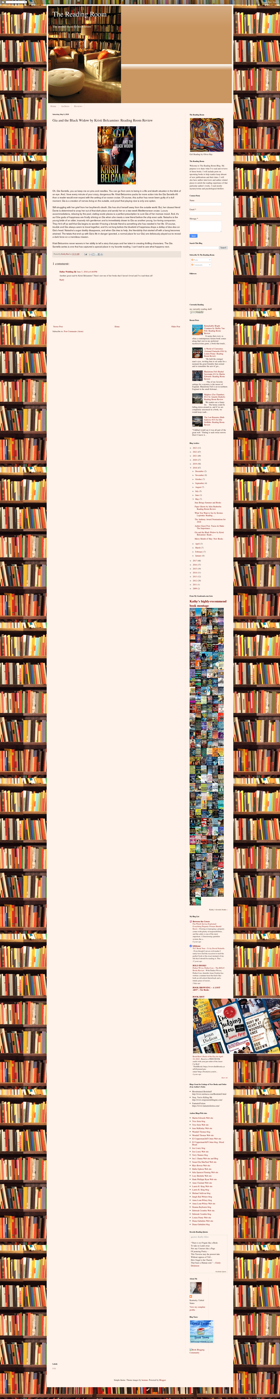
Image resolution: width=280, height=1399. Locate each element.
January (198, 555)
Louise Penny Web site (201, 1217)
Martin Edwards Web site (202, 1117)
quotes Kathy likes (200, 1236)
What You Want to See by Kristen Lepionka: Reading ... (209, 514)
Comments (197, 264)
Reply (62, 279)
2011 (195, 584)
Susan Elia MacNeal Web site (204, 1162)
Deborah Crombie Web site (203, 1210)
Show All (225, 1078)
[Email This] (90, 254)
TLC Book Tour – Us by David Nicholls (208, 948)
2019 (195, 463)
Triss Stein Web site (200, 1124)
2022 (195, 451)
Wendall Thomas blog (201, 1131)
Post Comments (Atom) (73, 331)
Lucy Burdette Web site (202, 1175)
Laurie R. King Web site (202, 1186)
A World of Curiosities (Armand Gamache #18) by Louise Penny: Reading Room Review (215, 352)
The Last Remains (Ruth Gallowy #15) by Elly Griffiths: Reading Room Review (214, 421)
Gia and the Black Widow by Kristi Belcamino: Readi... (209, 533)
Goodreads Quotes (221, 1272)
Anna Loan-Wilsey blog (202, 1200)
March (198, 547)
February (199, 551)
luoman (145, 1380)
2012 (195, 580)
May (197, 499)
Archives (65, 106)
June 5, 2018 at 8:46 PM (87, 271)
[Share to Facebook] (98, 254)
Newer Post (58, 326)
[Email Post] (85, 254)
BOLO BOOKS (199, 965)
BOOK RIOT (198, 996)
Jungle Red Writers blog (202, 1196)
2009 (195, 588)
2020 (195, 459)
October (198, 479)
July (197, 491)
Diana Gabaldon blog (201, 1224)
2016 (195, 564)
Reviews (78, 106)
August (198, 487)
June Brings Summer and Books (208, 502)
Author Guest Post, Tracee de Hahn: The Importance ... (209, 527)
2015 (195, 568)
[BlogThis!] (93, 254)
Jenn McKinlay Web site (202, 1128)
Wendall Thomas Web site (203, 1135)
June (197, 495)
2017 (195, 560)
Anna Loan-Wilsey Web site (203, 1203)
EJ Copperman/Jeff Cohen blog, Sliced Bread (208, 1143)
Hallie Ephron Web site (201, 1169)
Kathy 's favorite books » (218, 909)
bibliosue (197, 945)
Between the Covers (201, 921)
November (199, 475)
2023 (195, 447)
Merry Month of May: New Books (209, 538)
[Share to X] (96, 254)
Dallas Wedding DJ (68, 271)
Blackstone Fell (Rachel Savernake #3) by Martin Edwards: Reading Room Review (214, 375)
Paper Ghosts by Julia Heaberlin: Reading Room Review (208, 507)
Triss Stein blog (198, 1121)
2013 (195, 576)
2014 (195, 572)
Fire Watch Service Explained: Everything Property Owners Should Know (207, 926)
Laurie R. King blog (200, 1189)
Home (53, 106)
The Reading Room (79, 13)
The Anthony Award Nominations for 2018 (210, 520)
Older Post (175, 326)
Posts (195, 259)
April (197, 543)
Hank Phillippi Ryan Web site (204, 1179)
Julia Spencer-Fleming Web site (205, 1172)
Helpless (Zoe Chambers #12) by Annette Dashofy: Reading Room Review (215, 397)
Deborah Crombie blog (201, 1214)
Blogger (162, 1380)
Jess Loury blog (198, 1148)
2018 (195, 467)
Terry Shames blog (200, 1155)
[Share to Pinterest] (101, 254)
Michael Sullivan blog (201, 1193)
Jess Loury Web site (200, 1151)
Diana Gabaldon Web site (202, 1220)
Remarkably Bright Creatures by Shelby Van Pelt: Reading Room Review (214, 329)
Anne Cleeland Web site (202, 1182)
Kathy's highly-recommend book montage (208, 603)
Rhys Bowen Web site (201, 1165)
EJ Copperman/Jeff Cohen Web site (206, 1138)
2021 (195, 455)
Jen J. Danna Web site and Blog (205, 1158)
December (199, 471)
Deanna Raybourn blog (201, 1207)
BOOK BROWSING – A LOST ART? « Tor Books (206, 988)
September (200, 483)
